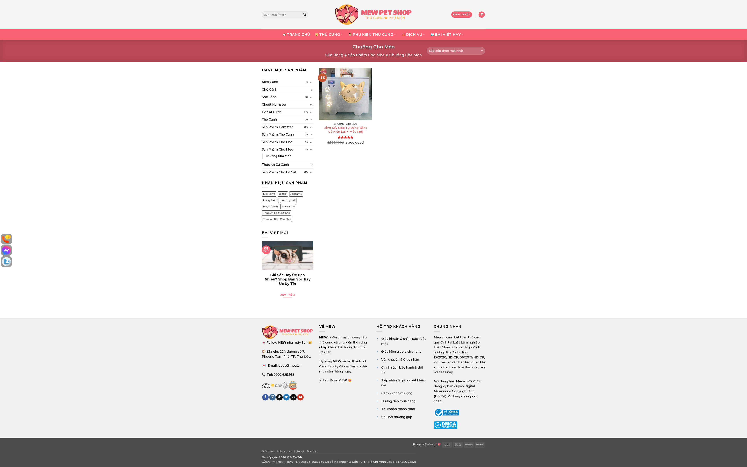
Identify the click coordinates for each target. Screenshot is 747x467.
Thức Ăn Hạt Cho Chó (276, 212)
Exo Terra (269, 193)
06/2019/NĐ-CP (472, 357)
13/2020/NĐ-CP (446, 357)
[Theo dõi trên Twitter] (286, 397)
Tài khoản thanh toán (398, 409)
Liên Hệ (299, 451)
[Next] (310, 271)
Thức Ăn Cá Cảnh (275, 164)
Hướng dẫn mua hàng (398, 401)
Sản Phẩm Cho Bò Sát (279, 172)
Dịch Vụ (414, 34)
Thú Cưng (329, 34)
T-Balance (288, 206)
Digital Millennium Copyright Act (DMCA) (454, 391)
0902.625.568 (284, 375)
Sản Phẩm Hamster (277, 127)
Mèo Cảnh (270, 82)
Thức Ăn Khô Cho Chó (277, 219)
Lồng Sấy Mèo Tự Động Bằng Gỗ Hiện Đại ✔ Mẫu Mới (346, 129)
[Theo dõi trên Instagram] (272, 397)
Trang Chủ (298, 34)
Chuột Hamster (274, 104)
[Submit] (304, 14)
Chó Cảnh (269, 89)
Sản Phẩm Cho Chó (277, 142)
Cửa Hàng (334, 55)
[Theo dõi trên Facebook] (265, 397)
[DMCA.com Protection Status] (445, 425)
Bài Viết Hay (448, 34)
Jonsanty (296, 193)
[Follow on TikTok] (279, 397)
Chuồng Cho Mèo (278, 156)
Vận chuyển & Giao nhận (400, 359)
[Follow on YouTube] (300, 397)
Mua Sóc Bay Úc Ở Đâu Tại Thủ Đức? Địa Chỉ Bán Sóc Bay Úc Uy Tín (287, 279)
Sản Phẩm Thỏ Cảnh (278, 134)
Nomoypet (288, 200)
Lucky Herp (270, 200)
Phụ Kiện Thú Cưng (373, 34)
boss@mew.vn (289, 365)
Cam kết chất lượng (396, 393)
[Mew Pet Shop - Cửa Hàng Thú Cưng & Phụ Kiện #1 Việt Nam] (373, 15)
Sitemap (312, 451)
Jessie (283, 193)
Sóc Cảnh (269, 97)
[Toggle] (311, 82)
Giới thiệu (268, 451)
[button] (482, 14)
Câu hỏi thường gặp (396, 417)
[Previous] (264, 271)
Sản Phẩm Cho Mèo (366, 55)
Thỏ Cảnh (269, 119)
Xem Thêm (287, 294)
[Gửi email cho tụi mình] (293, 397)
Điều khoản (284, 451)
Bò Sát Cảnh (271, 112)
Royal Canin (270, 206)
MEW (426, 444)
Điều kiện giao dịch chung (401, 351)
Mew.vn (439, 337)
